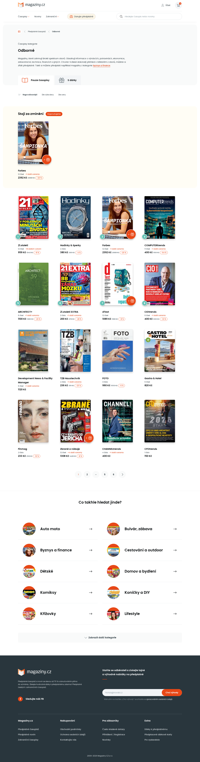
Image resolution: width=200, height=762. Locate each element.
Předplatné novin (26, 734)
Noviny (37, 16)
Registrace (119, 734)
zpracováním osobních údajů (159, 699)
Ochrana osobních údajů (72, 734)
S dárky (72, 80)
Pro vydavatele (152, 739)
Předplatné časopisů (37, 31)
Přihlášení (107, 734)
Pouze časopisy (40, 80)
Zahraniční (51, 16)
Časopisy (22, 16)
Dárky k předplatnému (156, 729)
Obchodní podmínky (70, 729)
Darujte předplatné (83, 16)
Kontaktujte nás (68, 739)
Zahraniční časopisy (28, 739)
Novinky (106, 739)
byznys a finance (101, 65)
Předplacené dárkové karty (158, 734)
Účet (168, 5)
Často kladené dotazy (113, 729)
